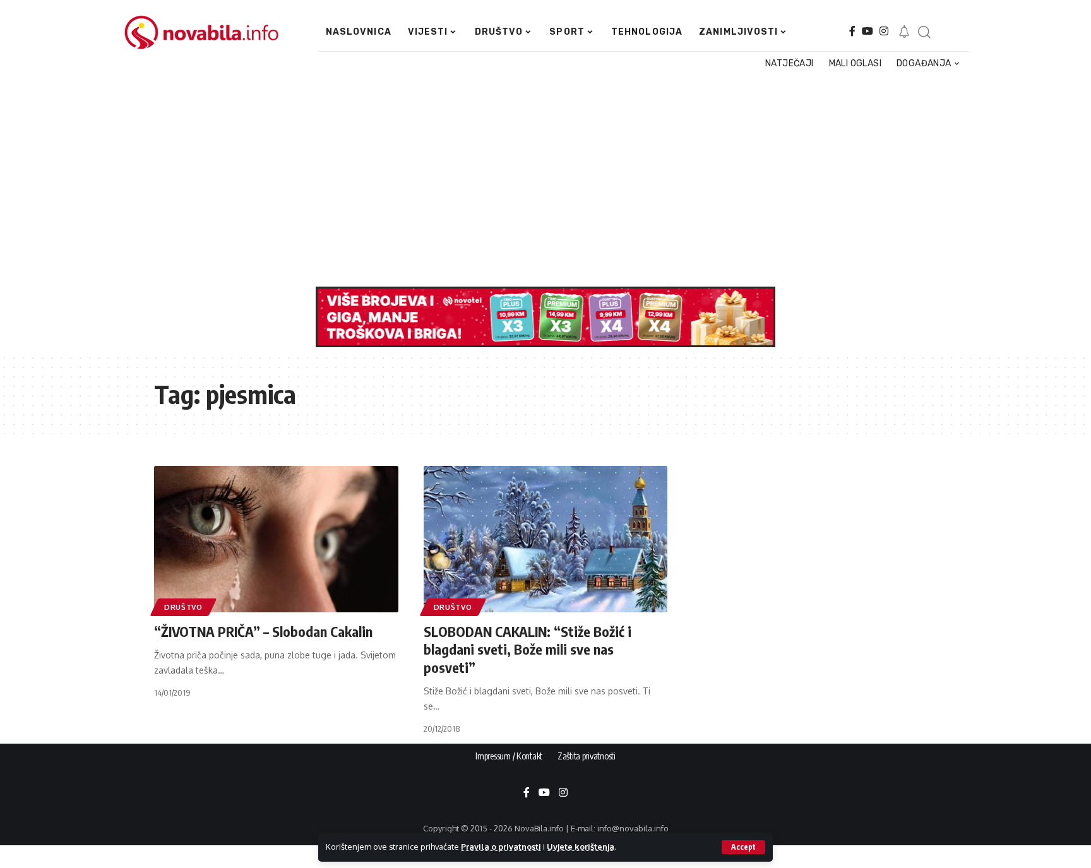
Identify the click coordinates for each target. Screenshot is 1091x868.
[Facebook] (852, 31)
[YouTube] (867, 31)
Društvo (183, 607)
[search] (924, 32)
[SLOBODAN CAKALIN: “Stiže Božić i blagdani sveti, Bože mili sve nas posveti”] (546, 539)
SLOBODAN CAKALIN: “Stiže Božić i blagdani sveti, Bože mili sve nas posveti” (527, 649)
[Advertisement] (539, 179)
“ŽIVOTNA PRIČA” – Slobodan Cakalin (263, 631)
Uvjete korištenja (580, 846)
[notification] (904, 32)
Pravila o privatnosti (501, 846)
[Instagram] (883, 31)
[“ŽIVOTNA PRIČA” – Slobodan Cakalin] (276, 539)
